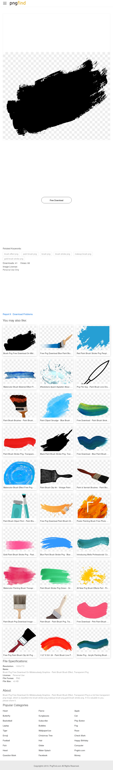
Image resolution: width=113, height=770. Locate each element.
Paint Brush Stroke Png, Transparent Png (21, 453)
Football (6, 740)
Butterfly (6, 715)
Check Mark (80, 735)
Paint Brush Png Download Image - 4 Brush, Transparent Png (30, 621)
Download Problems (23, 314)
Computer (78, 745)
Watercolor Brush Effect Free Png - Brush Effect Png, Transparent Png (33, 487)
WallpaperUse (45, 730)
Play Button (79, 720)
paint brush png (30, 253)
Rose (76, 730)
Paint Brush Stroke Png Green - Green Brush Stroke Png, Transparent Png (72, 588)
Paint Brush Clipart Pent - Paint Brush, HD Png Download (28, 521)
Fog (76, 725)
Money (77, 755)
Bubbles (42, 725)
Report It (7, 314)
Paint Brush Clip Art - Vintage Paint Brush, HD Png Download (66, 487)
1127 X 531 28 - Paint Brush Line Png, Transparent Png (64, 655)
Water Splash (45, 750)
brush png (46, 253)
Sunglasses (44, 715)
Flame (41, 710)
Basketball (7, 720)
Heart (5, 710)
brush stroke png (62, 253)
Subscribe (43, 720)
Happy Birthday (81, 740)
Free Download (56, 200)
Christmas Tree (46, 735)
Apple (77, 710)
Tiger (5, 730)
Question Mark (9, 755)
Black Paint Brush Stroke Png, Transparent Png (60, 453)
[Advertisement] (56, 33)
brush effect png (11, 253)
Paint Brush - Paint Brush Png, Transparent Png (61, 621)
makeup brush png (83, 253)
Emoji (5, 735)
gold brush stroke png (13, 258)
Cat (76, 715)
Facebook (43, 755)
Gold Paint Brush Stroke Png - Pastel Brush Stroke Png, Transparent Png (35, 554)
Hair (40, 740)
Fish (5, 745)
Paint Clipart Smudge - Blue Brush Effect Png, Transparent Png (67, 420)
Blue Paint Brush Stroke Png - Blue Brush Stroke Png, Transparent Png (71, 554)
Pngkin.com (79, 750)
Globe (41, 745)
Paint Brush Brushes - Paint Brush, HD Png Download (26, 420)
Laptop (6, 725)
